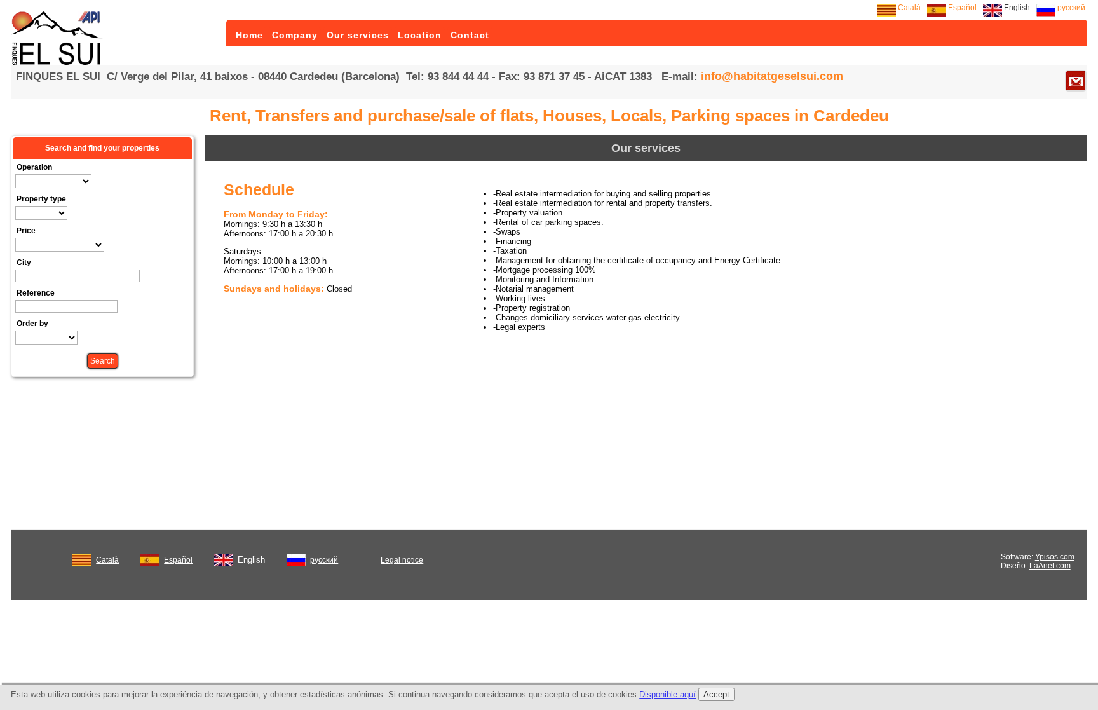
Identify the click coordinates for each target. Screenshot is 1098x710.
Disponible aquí (667, 694)
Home (249, 35)
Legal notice (402, 560)
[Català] (82, 557)
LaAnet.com (1050, 565)
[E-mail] (1075, 80)
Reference (36, 293)
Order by (32, 323)
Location (420, 35)
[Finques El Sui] (58, 62)
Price (26, 230)
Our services (358, 35)
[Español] (149, 557)
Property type (41, 199)
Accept (716, 694)
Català (908, 7)
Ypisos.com (1054, 556)
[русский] (296, 557)
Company (295, 35)
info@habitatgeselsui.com (772, 76)
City (24, 262)
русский (1070, 7)
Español (961, 7)
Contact (470, 35)
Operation (34, 167)
